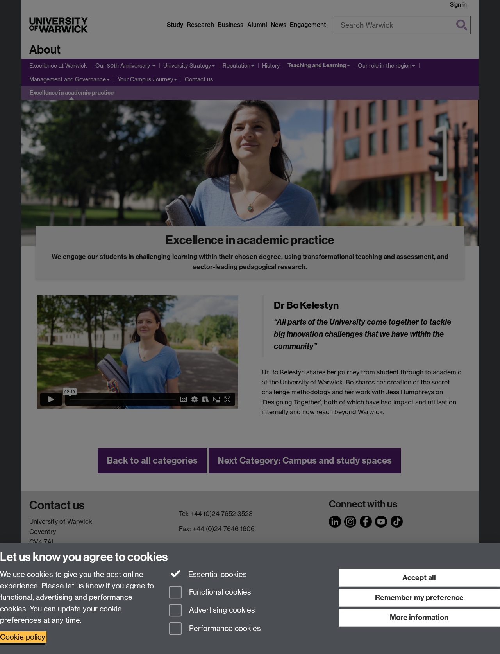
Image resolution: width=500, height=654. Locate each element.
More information (419, 617)
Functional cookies (219, 592)
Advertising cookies (221, 610)
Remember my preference (419, 597)
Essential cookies (216, 574)
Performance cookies (224, 628)
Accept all (419, 577)
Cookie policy (22, 636)
